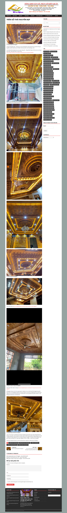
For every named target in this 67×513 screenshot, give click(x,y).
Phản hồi (8, 464)
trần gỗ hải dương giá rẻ (48, 61)
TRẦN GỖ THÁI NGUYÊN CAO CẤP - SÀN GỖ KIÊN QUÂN (17, 457)
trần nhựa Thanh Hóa (48, 115)
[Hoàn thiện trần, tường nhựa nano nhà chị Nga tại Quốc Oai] (26, 495)
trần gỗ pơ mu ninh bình (48, 76)
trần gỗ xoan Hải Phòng (48, 88)
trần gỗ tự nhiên (56, 82)
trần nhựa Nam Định (47, 100)
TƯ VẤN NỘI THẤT (48, 15)
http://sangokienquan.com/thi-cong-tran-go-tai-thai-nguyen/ (25, 306)
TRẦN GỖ (32, 15)
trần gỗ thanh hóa (47, 80)
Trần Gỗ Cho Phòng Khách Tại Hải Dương (50, 45)
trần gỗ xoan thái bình (48, 92)
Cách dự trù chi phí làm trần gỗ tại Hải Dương (51, 37)
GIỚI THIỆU (15, 15)
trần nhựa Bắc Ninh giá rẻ (48, 96)
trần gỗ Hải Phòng (47, 63)
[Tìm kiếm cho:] (52, 23)
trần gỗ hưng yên (47, 59)
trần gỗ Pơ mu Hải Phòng (48, 74)
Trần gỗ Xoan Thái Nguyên (23, 444)
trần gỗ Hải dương (55, 59)
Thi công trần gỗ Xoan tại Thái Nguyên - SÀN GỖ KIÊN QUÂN (17, 456)
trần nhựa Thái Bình (47, 119)
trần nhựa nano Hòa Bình (48, 104)
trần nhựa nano (56, 100)
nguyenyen (14, 22)
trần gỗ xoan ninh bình (48, 90)
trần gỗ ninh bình (47, 65)
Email (44, 125)
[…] (23, 506)
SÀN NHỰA (27, 15)
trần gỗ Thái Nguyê (35, 442)
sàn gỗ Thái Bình (47, 57)
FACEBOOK (49, 492)
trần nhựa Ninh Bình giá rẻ (49, 113)
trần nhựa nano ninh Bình (49, 108)
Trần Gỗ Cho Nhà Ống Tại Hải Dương (49, 42)
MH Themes (22, 510)
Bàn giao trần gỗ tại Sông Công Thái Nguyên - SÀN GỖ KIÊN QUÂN (18, 458)
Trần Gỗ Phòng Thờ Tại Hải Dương (49, 44)
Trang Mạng (9, 478)
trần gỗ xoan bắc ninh (54, 84)
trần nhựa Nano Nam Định (48, 106)
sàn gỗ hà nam (46, 51)
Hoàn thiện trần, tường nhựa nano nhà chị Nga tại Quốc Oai (26, 499)
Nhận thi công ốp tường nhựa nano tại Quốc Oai (51, 31)
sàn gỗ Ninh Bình (54, 51)
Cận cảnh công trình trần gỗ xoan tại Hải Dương (51, 35)
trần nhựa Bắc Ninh (47, 94)
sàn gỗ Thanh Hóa (47, 53)
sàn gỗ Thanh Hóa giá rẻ (48, 55)
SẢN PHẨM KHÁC (39, 15)
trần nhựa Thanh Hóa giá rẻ (49, 117)
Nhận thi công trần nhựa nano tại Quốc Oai (50, 33)
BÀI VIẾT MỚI (20, 22)
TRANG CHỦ (8, 15)
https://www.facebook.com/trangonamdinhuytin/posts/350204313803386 (20, 52)
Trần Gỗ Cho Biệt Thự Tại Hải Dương (49, 40)
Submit (45, 130)
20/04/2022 (9, 22)
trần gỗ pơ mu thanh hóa (48, 78)
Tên (7, 472)
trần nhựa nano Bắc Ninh (48, 102)
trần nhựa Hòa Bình (47, 98)
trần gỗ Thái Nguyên (47, 82)
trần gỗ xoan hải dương (48, 86)
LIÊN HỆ (56, 15)
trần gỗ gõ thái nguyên (13, 442)
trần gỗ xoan (46, 84)
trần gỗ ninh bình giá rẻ (48, 67)
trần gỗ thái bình (55, 80)
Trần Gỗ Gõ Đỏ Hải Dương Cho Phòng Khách (51, 38)
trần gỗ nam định (55, 63)
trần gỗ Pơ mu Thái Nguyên (25, 442)
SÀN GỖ (20, 15)
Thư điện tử (9, 475)
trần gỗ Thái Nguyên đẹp (11, 444)
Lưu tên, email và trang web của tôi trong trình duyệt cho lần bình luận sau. (20, 481)
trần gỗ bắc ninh (54, 57)
